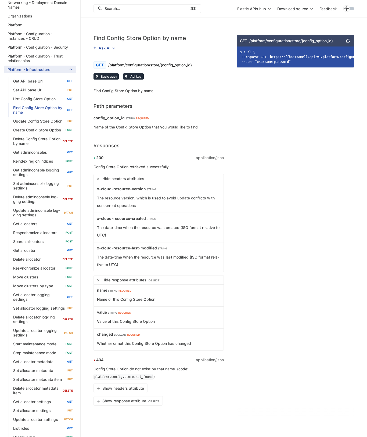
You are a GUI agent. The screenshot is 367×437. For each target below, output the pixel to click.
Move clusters (43, 277)
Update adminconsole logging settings (43, 212)
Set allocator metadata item (43, 379)
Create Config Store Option (43, 130)
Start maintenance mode (43, 344)
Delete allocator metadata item (43, 390)
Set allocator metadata (43, 370)
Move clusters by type (43, 286)
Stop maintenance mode (43, 352)
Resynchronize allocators (43, 232)
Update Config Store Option (43, 121)
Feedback (328, 8)
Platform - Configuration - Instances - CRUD (30, 36)
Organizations (20, 16)
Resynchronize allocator (43, 268)
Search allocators (43, 241)
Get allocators (43, 223)
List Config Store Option (43, 98)
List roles (43, 428)
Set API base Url (43, 90)
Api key (135, 76)
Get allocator (43, 250)
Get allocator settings (43, 401)
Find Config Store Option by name (43, 109)
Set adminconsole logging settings (43, 185)
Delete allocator (43, 259)
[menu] (254, 8)
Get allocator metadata (43, 361)
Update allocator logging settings (43, 332)
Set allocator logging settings (43, 308)
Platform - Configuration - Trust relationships (35, 58)
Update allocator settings (43, 419)
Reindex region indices (43, 161)
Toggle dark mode (348, 8)
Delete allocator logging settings (43, 319)
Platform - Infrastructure (29, 69)
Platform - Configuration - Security (38, 47)
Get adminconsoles (43, 152)
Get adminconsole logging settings (43, 172)
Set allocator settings (43, 410)
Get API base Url (43, 81)
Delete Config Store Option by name (43, 141)
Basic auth (108, 76)
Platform (15, 25)
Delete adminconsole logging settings (43, 199)
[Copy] (348, 40)
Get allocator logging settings (43, 297)
